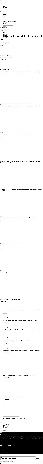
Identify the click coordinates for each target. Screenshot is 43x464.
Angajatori (5, 6)
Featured (4, 15)
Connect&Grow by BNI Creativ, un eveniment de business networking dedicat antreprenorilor (18, 217)
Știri (3, 5)
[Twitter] (0, 442)
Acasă (4, 4)
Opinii (4, 17)
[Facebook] (0, 441)
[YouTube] (0, 440)
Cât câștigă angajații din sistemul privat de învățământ (10, 272)
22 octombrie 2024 (7, 377)
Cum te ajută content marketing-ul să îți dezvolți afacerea (11, 299)
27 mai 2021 (4, 43)
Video (4, 8)
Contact (4, 23)
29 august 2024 (7, 399)
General (4, 427)
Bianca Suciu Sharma (6, 42)
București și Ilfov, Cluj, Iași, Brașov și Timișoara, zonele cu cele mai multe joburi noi (16, 244)
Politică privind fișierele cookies (10, 21)
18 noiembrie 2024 (7, 343)
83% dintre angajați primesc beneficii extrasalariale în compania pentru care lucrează (17, 134)
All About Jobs (5, 445)
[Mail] (0, 443)
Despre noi (5, 22)
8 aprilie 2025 (7, 322)
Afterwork (5, 9)
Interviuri (5, 7)
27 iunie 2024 (6, 420)
